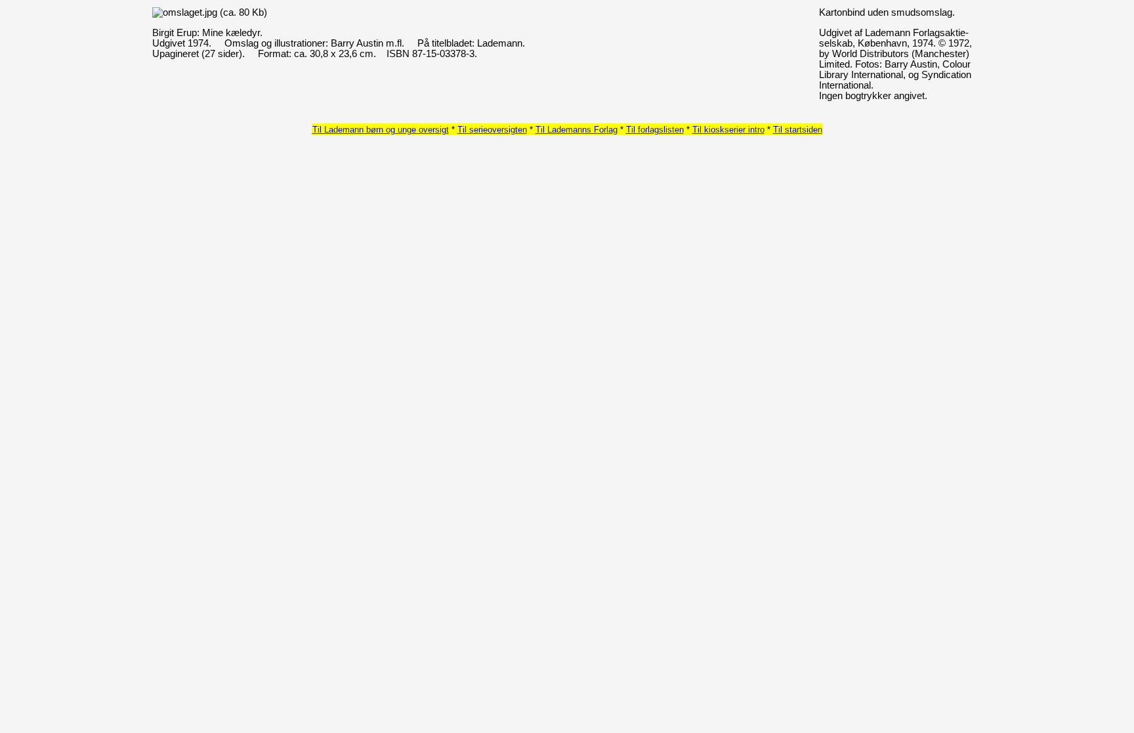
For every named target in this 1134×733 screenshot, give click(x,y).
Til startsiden (797, 130)
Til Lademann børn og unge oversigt (380, 130)
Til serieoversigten (492, 130)
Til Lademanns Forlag (577, 130)
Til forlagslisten (655, 130)
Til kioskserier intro (728, 130)
